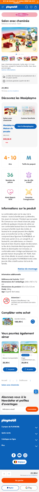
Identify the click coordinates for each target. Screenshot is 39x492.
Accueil (4, 380)
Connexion (31, 409)
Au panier (19, 480)
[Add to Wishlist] (33, 34)
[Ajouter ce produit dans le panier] (33, 321)
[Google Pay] (29, 487)
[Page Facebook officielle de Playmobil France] (14, 455)
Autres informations (8, 70)
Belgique (21, 462)
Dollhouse (23, 380)
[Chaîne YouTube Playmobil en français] (19, 455)
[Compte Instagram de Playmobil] (25, 455)
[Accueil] (11, 7)
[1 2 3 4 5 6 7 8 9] (7, 473)
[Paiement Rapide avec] (10, 487)
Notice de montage (27, 268)
